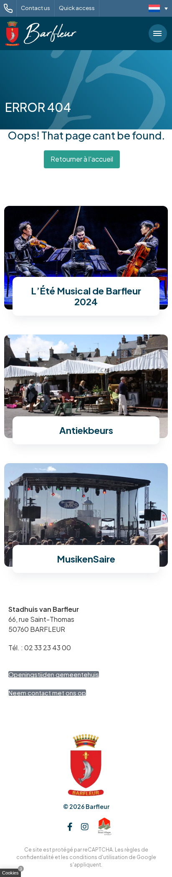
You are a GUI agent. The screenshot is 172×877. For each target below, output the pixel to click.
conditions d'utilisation (98, 857)
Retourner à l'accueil (82, 159)
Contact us (35, 8)
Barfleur (97, 806)
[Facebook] (70, 826)
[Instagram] (85, 826)
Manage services (12, 874)
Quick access (77, 8)
